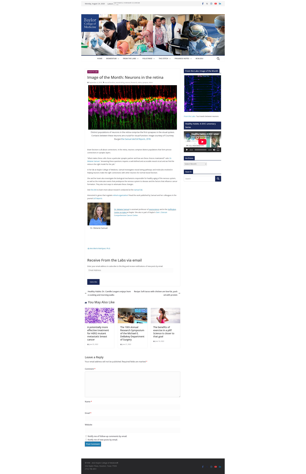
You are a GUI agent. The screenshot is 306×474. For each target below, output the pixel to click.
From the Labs (189, 116)
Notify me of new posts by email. (103, 439)
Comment (90, 369)
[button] (118, 58)
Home (99, 58)
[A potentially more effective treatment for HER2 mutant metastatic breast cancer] (99, 309)
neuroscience (154, 209)
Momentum (111, 58)
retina (140, 82)
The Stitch (163, 58)
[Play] (187, 150)
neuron (127, 82)
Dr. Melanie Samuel (121, 209)
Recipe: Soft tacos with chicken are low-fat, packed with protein (155, 293)
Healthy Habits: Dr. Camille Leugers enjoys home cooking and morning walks (109, 293)
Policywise (147, 58)
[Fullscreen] (218, 150)
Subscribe (93, 282)
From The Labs (129, 58)
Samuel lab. (138, 190)
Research (134, 82)
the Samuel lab (128, 139)
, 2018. (143, 139)
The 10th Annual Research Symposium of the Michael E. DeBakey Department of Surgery (132, 333)
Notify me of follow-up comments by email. (107, 436)
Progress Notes (182, 58)
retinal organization (120, 195)
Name (88, 401)
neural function (110, 82)
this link (94, 190)
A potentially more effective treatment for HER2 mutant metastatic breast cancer (98, 333)
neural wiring (120, 82)
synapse (145, 82)
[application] (202, 141)
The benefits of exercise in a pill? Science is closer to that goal (163, 332)
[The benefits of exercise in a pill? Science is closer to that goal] (165, 309)
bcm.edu (199, 58)
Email (88, 413)
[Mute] (214, 150)
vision (151, 82)
